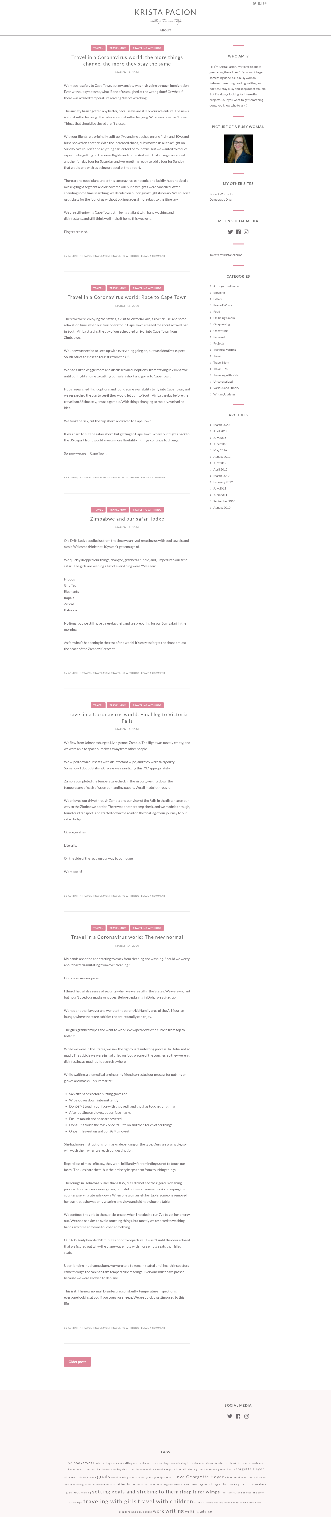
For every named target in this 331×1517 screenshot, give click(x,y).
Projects (218, 343)
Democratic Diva (221, 199)
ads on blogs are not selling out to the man (124, 1463)
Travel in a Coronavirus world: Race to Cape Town (127, 297)
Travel (98, 48)
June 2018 (220, 444)
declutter (128, 1469)
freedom (211, 1469)
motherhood (125, 1484)
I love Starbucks (236, 1477)
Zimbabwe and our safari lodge (127, 519)
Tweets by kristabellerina (226, 255)
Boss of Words (223, 305)
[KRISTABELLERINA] (264, 3)
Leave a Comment (153, 255)
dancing (116, 1469)
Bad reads (244, 1463)
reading (86, 1492)
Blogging (219, 292)
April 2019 (220, 431)
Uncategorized (223, 381)
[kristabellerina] (230, 232)
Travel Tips (220, 369)
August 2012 (221, 456)
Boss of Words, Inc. (222, 194)
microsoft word (103, 1484)
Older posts (77, 1362)
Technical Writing (224, 349)
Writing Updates (224, 394)
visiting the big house (217, 1502)
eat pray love (173, 1469)
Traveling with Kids (147, 48)
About (165, 30)
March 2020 (221, 424)
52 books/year (81, 1463)
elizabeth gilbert (194, 1469)
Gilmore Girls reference (80, 1477)
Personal (219, 337)
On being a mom (224, 318)
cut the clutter (100, 1469)
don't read (156, 1469)
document (142, 1469)
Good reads (118, 1477)
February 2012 (223, 482)
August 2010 (221, 507)
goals (103, 1476)
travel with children (165, 1501)
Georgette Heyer (248, 1469)
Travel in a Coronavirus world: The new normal (127, 937)
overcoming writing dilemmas (209, 1484)
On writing (220, 330)
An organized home (226, 286)
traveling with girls (110, 1501)
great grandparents (159, 1477)
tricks (198, 1502)
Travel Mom (118, 48)
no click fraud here (150, 1484)
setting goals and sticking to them (135, 1491)
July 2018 (219, 437)
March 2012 (221, 475)
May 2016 (220, 450)
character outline (78, 1469)
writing (175, 1511)
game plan (225, 1469)
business (257, 1463)
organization (172, 1484)
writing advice (198, 1511)
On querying (221, 324)
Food (216, 311)
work (158, 1511)
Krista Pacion (165, 12)
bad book (231, 1463)
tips (79, 1502)
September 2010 (224, 501)
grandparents (136, 1477)
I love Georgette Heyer (198, 1476)
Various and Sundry (226, 388)
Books (217, 299)
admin (72, 255)
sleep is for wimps (200, 1491)
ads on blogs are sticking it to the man (179, 1463)
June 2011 (220, 494)
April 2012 (220, 469)
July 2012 (219, 463)
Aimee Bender (215, 1463)
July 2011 (219, 488)
